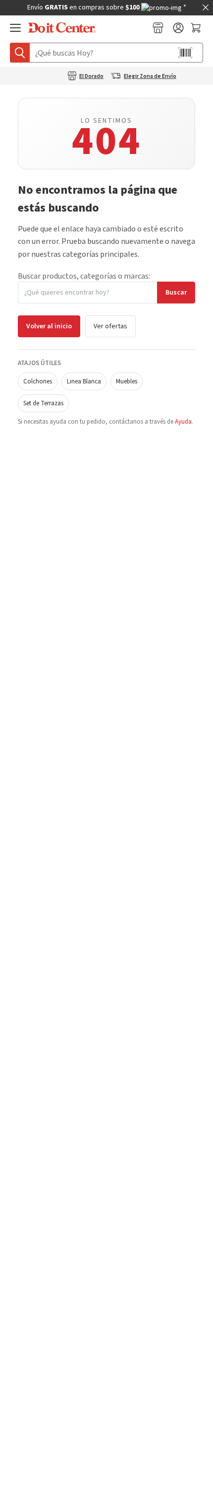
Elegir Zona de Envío (150, 76)
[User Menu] (178, 27)
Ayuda (183, 421)
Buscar (176, 293)
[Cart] (197, 28)
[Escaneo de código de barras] (185, 53)
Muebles (126, 381)
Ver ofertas (110, 326)
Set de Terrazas (43, 403)
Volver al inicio (49, 326)
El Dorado (91, 76)
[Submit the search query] (20, 53)
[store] (158, 27)
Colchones (37, 381)
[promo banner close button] (205, 7)
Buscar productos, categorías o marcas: (84, 276)
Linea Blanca (84, 381)
